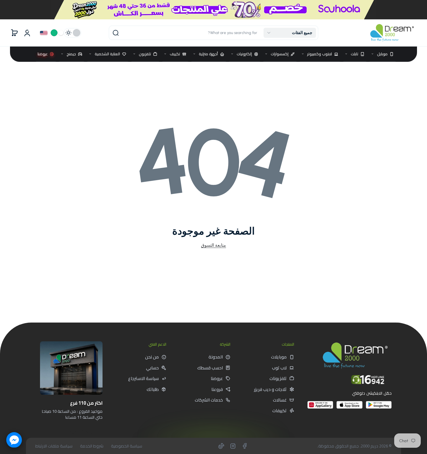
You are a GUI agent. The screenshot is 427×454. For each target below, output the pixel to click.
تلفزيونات (278, 378)
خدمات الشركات (209, 400)
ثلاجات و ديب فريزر (270, 389)
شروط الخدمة (91, 446)
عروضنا (217, 378)
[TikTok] (221, 445)
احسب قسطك (210, 367)
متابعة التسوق (213, 245)
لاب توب (279, 367)
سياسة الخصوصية (126, 446)
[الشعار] (392, 32)
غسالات (280, 400)
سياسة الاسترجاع (143, 378)
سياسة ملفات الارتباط (54, 446)
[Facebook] (244, 445)
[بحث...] (116, 33)
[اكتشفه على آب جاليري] (320, 407)
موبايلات (279, 356)
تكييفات (279, 410)
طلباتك (153, 389)
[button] (290, 33)
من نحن (152, 356)
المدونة (215, 356)
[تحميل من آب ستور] (349, 407)
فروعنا (217, 389)
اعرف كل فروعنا (80, 431)
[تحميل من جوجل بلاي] (379, 407)
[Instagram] (232, 445)
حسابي (152, 367)
